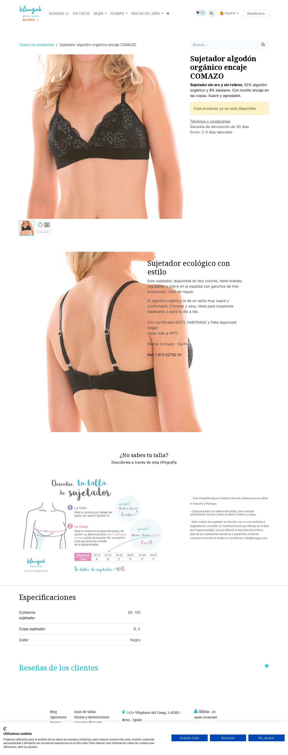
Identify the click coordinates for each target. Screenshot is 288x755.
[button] (211, 13)
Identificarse (256, 13)
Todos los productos (36, 44)
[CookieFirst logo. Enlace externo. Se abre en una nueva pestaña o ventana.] (5, 729)
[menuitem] (59, 13)
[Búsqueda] (263, 44)
